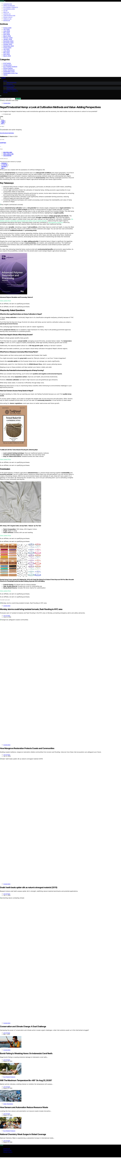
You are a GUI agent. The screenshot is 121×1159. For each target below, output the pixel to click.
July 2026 (6, 29)
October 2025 (7, 44)
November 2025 (8, 42)
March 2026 (7, 36)
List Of (2, 1)
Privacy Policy (7, 17)
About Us (6, 12)
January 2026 (7, 39)
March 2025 (7, 56)
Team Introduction (9, 15)
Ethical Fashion (8, 68)
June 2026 (6, 31)
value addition (7, 155)
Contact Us (7, 13)
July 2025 (6, 49)
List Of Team (3, 142)
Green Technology (9, 5)
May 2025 (6, 52)
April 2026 (6, 34)
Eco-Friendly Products (10, 7)
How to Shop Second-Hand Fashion (7, 133)
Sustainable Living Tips (10, 73)
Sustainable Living (9, 9)
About (5, 80)
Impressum (6, 20)
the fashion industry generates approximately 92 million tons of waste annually (36, 220)
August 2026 (7, 28)
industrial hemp (7, 152)
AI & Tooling (7, 63)
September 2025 (8, 46)
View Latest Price (5, 300)
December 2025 (8, 41)
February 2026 (7, 37)
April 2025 (6, 54)
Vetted (5, 10)
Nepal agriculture (8, 154)
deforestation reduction (55, 222)
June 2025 (6, 51)
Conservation (7, 4)
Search (18, 98)
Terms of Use (7, 18)
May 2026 (6, 32)
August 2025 (7, 47)
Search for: (3, 97)
